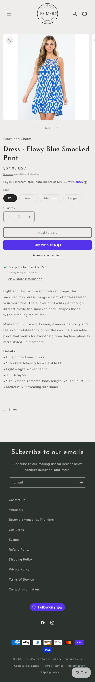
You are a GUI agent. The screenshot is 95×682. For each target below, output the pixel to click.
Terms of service (53, 665)
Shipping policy (49, 672)
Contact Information (24, 589)
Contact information (26, 665)
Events (14, 540)
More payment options (47, 255)
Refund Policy (19, 550)
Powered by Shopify (48, 659)
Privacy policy (76, 665)
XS (10, 198)
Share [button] (12, 409)
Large (75, 199)
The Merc (30, 659)
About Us (16, 510)
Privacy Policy (19, 569)
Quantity (9, 208)
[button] (9, 13)
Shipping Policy (20, 559)
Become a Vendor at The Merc (31, 520)
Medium (52, 199)
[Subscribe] (81, 482)
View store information (25, 279)
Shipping (8, 174)
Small (31, 199)
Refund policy (73, 659)
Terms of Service (21, 579)
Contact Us (17, 500)
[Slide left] (38, 128)
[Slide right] (57, 128)
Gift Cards (16, 530)
